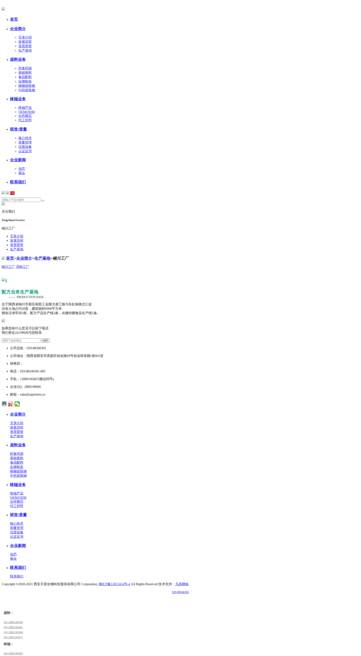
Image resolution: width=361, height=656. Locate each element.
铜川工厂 (8, 267)
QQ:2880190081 (13, 627)
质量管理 (25, 142)
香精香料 (25, 72)
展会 (21, 173)
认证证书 (25, 151)
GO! (45, 340)
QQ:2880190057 (13, 637)
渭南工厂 (22, 267)
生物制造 (25, 81)
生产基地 (25, 50)
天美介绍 (25, 37)
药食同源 (25, 68)
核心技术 (25, 138)
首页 (10, 258)
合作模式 (25, 116)
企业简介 (24, 258)
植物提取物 (26, 86)
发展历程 (25, 41)
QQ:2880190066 (13, 622)
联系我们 (16, 576)
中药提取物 (26, 90)
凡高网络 (182, 584)
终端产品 (25, 107)
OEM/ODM (26, 112)
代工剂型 (25, 120)
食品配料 (25, 77)
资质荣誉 (25, 46)
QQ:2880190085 (13, 653)
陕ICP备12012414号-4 (114, 584)
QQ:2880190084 (13, 632)
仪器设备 (25, 146)
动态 (21, 168)
